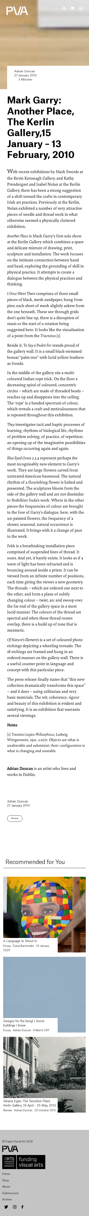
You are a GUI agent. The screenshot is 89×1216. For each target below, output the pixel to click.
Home (6, 1174)
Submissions (10, 1193)
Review (14, 818)
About (6, 1186)
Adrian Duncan (24, 71)
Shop (5, 1180)
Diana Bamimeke (23, 946)
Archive (7, 1199)
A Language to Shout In (20, 941)
